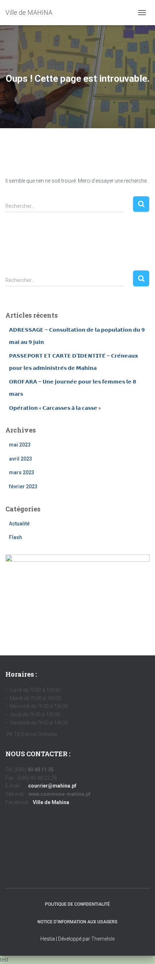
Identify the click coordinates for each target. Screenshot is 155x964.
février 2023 (23, 486)
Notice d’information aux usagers (77, 921)
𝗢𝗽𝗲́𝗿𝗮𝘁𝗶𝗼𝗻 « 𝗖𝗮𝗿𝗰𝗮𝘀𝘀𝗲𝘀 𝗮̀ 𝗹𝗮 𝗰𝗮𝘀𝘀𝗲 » (55, 408)
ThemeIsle (103, 939)
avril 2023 (20, 459)
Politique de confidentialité (77, 904)
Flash (15, 537)
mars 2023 (21, 472)
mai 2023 (20, 445)
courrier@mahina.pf (52, 786)
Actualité (19, 523)
